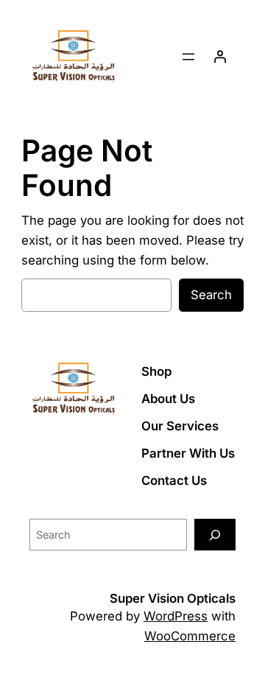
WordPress (176, 616)
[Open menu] (188, 57)
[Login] (220, 56)
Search (211, 294)
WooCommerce (190, 636)
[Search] (215, 534)
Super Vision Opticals (173, 598)
